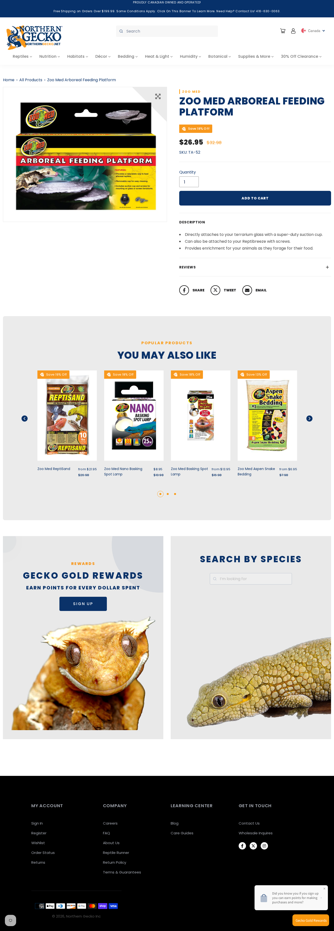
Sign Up (83, 604)
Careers (110, 823)
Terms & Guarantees (122, 872)
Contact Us (249, 823)
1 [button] (160, 494)
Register (38, 833)
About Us (111, 842)
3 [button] (175, 494)
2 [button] (168, 494)
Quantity (187, 172)
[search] (167, 31)
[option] (85, 154)
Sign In (37, 823)
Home (8, 80)
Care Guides (182, 833)
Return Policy (114, 862)
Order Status (43, 852)
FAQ (106, 833)
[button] (31, 418)
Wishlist (38, 842)
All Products (30, 80)
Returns (38, 862)
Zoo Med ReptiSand (53, 468)
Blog (174, 823)
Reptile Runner (116, 852)
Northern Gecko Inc (83, 916)
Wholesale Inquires (256, 833)
